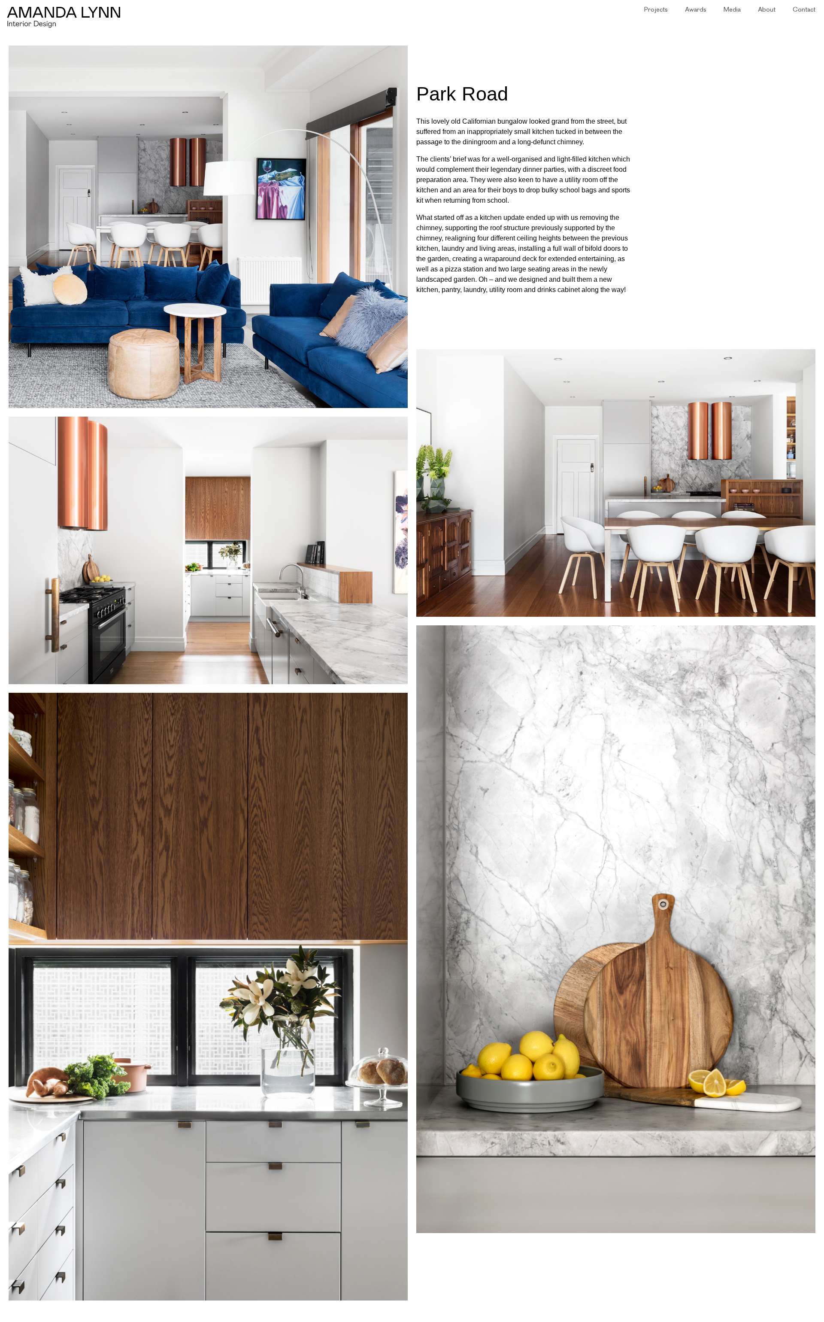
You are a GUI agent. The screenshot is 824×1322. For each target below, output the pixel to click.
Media (732, 10)
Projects (656, 10)
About (767, 10)
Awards (695, 10)
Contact (804, 10)
